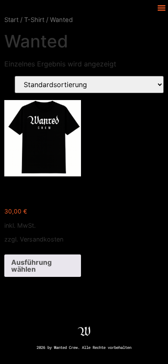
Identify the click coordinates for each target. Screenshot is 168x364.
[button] (161, 7)
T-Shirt (34, 20)
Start (11, 20)
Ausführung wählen (31, 265)
